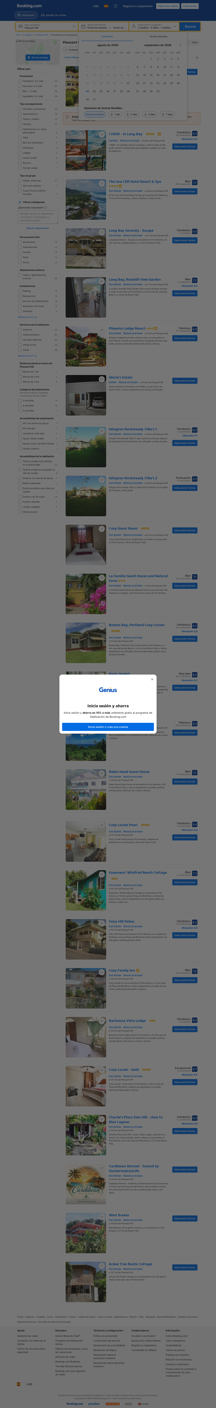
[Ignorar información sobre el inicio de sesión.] (152, 679)
